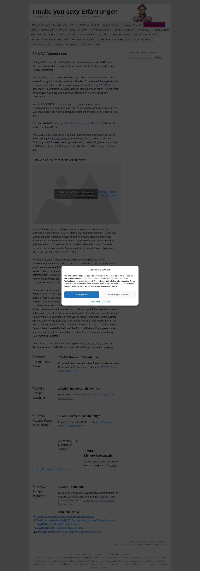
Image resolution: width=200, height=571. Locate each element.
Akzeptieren (82, 294)
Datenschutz (96, 301)
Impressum (106, 301)
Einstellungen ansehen (118, 294)
